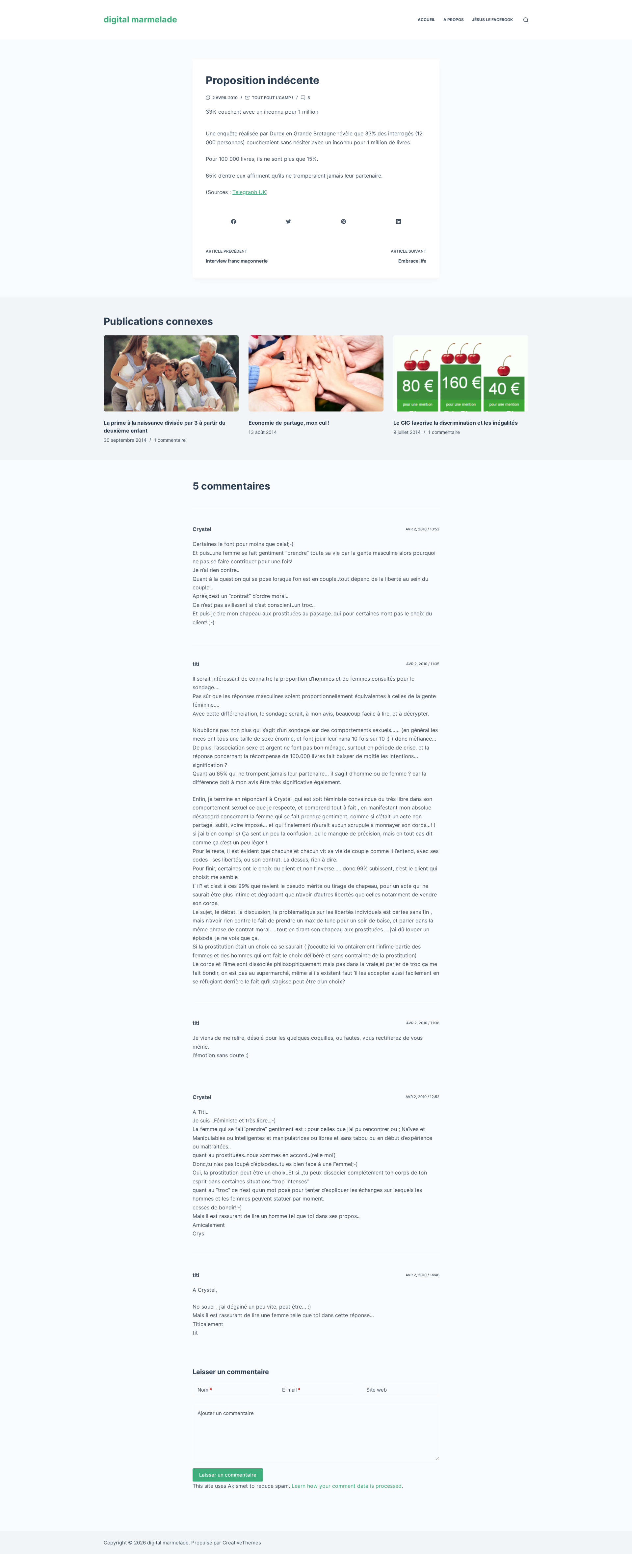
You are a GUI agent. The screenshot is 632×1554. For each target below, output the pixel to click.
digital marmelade (140, 19)
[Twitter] (288, 221)
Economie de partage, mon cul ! (289, 422)
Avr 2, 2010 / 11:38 (422, 1023)
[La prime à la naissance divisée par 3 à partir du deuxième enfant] (171, 373)
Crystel (202, 529)
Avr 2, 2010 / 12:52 (422, 1096)
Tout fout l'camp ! (272, 97)
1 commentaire (170, 440)
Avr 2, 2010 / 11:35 (422, 664)
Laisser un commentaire (227, 1475)
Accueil (426, 19)
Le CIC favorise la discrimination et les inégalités (455, 422)
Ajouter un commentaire (226, 1413)
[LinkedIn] (398, 221)
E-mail (291, 1390)
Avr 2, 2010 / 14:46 (422, 1275)
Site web (376, 1390)
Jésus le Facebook (492, 19)
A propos (453, 19)
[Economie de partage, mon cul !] (316, 373)
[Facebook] (233, 221)
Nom (205, 1390)
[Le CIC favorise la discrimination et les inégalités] (460, 373)
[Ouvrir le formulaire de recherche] (525, 19)
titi (196, 664)
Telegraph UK (249, 192)
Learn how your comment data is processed (347, 1486)
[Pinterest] (343, 221)
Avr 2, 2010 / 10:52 (422, 529)
